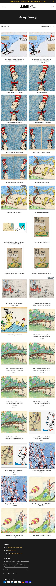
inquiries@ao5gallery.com (15, 547)
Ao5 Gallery (11, 579)
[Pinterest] (9, 573)
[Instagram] (11, 573)
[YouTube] (16, 573)
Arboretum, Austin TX (16, 553)
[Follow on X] (7, 573)
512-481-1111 (11, 550)
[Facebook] (4, 573)
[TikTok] (14, 573)
